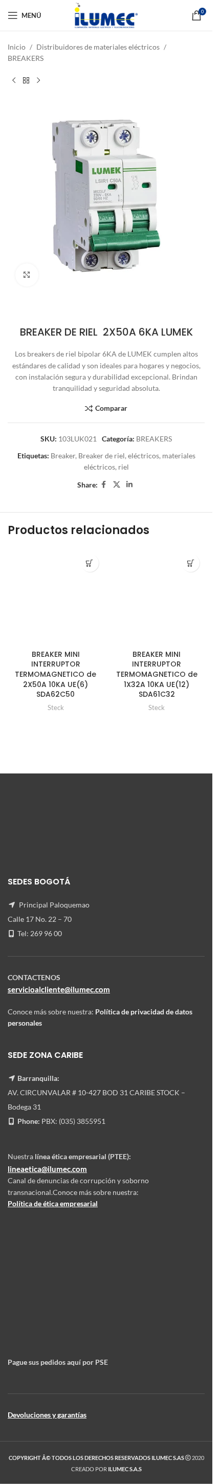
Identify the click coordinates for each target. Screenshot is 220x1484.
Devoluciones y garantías (47, 1414)
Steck (56, 707)
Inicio (17, 46)
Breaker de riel (101, 455)
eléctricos (143, 455)
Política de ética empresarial (53, 1203)
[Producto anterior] (14, 81)
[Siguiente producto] (38, 81)
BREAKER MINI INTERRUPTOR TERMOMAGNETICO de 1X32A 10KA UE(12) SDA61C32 (156, 674)
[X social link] (116, 485)
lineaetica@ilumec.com (47, 1168)
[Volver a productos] (26, 81)
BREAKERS (25, 58)
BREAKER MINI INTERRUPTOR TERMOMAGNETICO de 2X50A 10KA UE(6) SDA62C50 (55, 674)
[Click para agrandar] (26, 274)
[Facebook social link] (104, 485)
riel (123, 466)
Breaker (63, 455)
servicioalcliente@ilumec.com (59, 989)
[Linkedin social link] (129, 485)
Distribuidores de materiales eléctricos (98, 46)
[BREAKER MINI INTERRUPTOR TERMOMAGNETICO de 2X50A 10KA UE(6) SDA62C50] (56, 597)
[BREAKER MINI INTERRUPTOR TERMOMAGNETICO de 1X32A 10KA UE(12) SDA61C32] (157, 597)
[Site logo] (106, 14)
